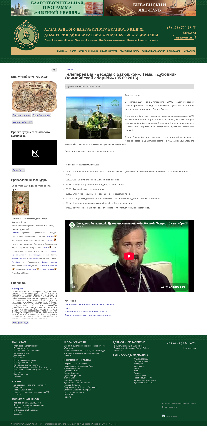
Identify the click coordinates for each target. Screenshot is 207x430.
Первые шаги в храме (23, 390)
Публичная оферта (169, 407)
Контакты (189, 32)
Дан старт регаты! (21, 115)
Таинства (17, 387)
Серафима (16, 262)
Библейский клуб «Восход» (26, 410)
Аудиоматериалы (142, 359)
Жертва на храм (20, 374)
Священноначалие (21, 353)
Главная (69, 69)
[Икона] (20, 214)
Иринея (15, 255)
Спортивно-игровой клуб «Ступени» (80, 387)
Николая (45, 262)
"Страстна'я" (31, 269)
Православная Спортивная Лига (78, 366)
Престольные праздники (24, 360)
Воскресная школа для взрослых (28, 405)
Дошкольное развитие (153, 51)
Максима (50, 236)
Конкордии (37, 255)
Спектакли (139, 366)
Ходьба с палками (72, 380)
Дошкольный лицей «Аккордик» (128, 346)
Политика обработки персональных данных (179, 403)
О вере (73, 51)
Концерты (138, 363)
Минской (53, 266)
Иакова (54, 262)
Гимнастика (69, 394)
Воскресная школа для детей (27, 403)
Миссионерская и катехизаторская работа (86, 311)
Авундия (22, 255)
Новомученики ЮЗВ (22, 362)
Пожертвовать (184, 37)
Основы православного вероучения (29, 385)
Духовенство (19, 355)
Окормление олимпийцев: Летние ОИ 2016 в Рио (89, 304)
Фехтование (69, 378)
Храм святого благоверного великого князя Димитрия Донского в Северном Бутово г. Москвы (75, 424)
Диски (136, 368)
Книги (136, 371)
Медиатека (189, 51)
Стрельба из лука (72, 373)
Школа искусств (108, 51)
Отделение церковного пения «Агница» (82, 353)
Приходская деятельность (25, 365)
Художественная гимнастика (77, 383)
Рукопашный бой (71, 371)
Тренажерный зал (72, 368)
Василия (45, 266)
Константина (33, 258)
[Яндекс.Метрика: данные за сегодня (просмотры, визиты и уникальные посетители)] (169, 416)
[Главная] (26, 35)
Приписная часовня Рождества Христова (32, 369)
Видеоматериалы (142, 361)
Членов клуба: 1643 (22, 122)
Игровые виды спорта (74, 392)
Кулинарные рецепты (143, 383)
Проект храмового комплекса (26, 350)
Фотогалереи (140, 375)
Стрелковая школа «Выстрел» (78, 390)
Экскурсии (18, 414)
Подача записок (20, 348)
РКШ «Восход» (174, 51)
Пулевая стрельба (72, 375)
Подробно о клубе (42, 115)
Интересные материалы (145, 380)
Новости (17, 372)
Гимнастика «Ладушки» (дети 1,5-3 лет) (132, 348)
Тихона (46, 248)
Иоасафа (22, 258)
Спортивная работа (129, 51)
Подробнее (18, 170)
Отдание (15, 233)
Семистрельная (48, 269)
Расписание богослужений (25, 346)
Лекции (137, 373)
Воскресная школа (88, 51)
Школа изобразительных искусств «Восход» (84, 350)
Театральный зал (21, 407)
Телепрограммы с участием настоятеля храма (88, 315)
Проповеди (18, 358)
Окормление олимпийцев (75, 363)
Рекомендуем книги (143, 378)
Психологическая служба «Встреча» (30, 367)
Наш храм (62, 51)
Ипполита (52, 251)
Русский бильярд (72, 385)
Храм (67, 308)
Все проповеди (20, 322)
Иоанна (15, 258)
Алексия (27, 266)
